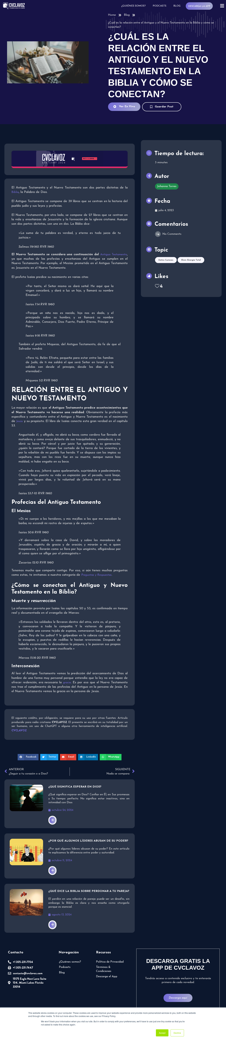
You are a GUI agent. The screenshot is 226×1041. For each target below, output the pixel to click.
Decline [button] (177, 1032)
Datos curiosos (166, 260)
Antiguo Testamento (113, 254)
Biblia (15, 192)
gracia (67, 682)
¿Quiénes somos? (133, 6)
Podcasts (159, 6)
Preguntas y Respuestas (96, 575)
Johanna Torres (166, 186)
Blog (176, 6)
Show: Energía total (191, 260)
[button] (28, 757)
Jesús (19, 421)
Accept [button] (162, 1032)
